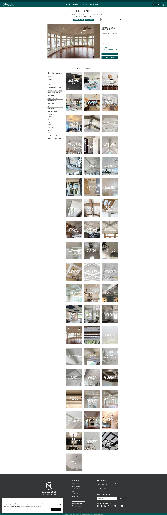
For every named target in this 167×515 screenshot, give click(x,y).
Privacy (102, 514)
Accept (56, 509)
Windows (49, 141)
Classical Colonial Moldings (54, 87)
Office (48, 122)
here (79, 16)
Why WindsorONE (94, 5)
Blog (151, 1)
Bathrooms (50, 77)
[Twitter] (106, 44)
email (105, 483)
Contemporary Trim (52, 98)
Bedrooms (49, 79)
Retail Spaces (50, 127)
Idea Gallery (84, 5)
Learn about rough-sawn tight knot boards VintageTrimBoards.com (77, 505)
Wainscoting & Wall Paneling (54, 138)
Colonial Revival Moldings (53, 93)
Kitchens (49, 114)
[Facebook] (103, 44)
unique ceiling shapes (108, 49)
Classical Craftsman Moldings (54, 90)
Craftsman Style (51, 101)
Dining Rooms (50, 103)
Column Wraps (51, 95)
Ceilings (105, 47)
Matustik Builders (109, 38)
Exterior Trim (50, 109)
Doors (48, 106)
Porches (49, 125)
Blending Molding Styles (53, 82)
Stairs (49, 133)
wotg (107, 51)
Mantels (49, 119)
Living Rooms (50, 117)
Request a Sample (110, 57)
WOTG (105, 35)
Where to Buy (110, 54)
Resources (76, 5)
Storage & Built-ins (52, 135)
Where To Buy (162, 1)
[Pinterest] (108, 44)
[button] (163, 5)
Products (68, 5)
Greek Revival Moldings (53, 111)
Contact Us (155, 1)
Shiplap (49, 130)
